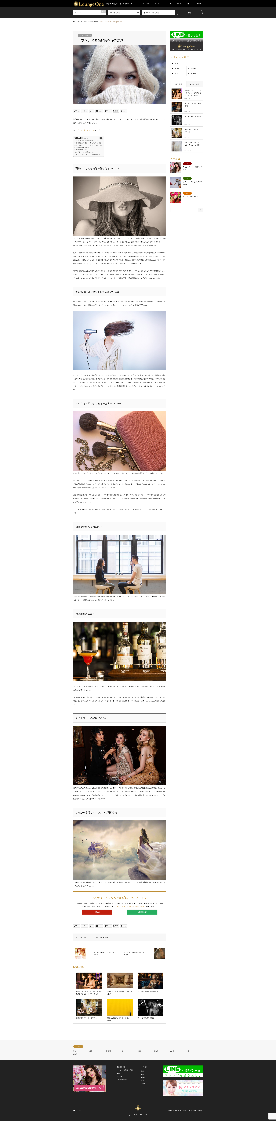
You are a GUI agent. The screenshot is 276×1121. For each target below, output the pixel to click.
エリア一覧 (143, 1067)
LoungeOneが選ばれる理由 (125, 1070)
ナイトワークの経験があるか (85, 152)
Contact (136, 1115)
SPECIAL (168, 4)
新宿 (90, 1051)
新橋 (123, 1051)
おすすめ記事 (194, 84)
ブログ (79, 22)
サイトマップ (121, 1076)
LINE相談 (146, 4)
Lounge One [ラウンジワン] (182, 1110)
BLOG (179, 4)
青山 (74, 1051)
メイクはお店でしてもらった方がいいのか (89, 145)
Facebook (77, 1110)
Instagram (79, 1110)
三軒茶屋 (108, 1051)
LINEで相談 (139, 906)
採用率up (105, 937)
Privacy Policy (144, 1115)
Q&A (189, 4)
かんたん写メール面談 (125, 906)
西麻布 (193, 68)
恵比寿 (193, 73)
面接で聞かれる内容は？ (84, 147)
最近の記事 (178, 84)
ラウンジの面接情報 (85, 35)
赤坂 (176, 73)
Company (129, 1115)
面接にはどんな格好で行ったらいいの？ (88, 140)
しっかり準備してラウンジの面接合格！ (88, 154)
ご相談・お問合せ (122, 1079)
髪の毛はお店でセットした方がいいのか (88, 143)
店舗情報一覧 (121, 1067)
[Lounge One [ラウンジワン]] (138, 1110)
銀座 (176, 63)
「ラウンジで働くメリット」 (84, 130)
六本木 (177, 68)
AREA (157, 4)
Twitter (74, 1110)
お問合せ (97, 912)
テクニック (90, 937)
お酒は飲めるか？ (81, 150)
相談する (200, 4)
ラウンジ (80, 937)
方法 (85, 937)
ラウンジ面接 (98, 937)
